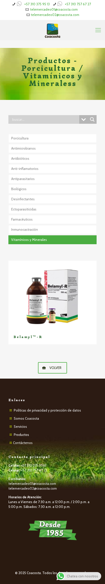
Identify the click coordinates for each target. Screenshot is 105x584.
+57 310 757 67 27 (78, 4)
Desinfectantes (23, 199)
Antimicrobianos (23, 148)
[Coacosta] (52, 30)
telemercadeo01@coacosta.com (54, 9)
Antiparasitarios (23, 179)
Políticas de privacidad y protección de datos (47, 410)
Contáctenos (23, 443)
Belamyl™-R (28, 337)
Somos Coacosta (26, 418)
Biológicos (19, 189)
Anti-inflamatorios (24, 169)
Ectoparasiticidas (23, 209)
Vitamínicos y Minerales (29, 240)
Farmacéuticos (22, 219)
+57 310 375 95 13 (37, 4)
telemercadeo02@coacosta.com (55, 15)
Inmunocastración (24, 229)
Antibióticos (20, 158)
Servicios (20, 426)
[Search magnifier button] (92, 119)
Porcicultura (20, 138)
